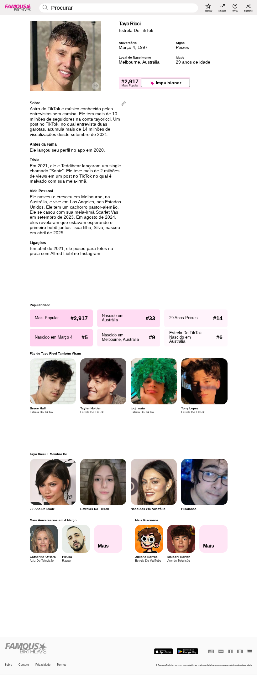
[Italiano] (240, 651)
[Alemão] (249, 651)
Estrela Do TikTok (136, 30)
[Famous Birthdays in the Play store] (187, 651)
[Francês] (230, 651)
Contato (23, 664)
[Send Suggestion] (123, 104)
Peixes (182, 47)
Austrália (151, 62)
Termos (61, 664)
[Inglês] (211, 651)
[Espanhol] (220, 651)
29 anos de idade (193, 62)
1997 (143, 47)
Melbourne (129, 62)
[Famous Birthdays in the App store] (163, 651)
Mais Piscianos (146, 520)
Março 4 (127, 47)
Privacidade (42, 664)
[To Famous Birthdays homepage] (18, 8)
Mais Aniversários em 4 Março (53, 520)
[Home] (65, 648)
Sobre (8, 664)
